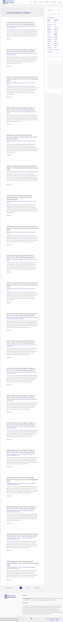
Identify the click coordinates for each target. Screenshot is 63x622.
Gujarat (48, 26)
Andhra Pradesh (49, 20)
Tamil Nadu (56, 45)
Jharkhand (49, 31)
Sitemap (59, 1)
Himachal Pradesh (49, 29)
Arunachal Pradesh (56, 20)
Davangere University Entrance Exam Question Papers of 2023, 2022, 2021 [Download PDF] (19, 197)
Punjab (48, 43)
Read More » (9, 38)
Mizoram (55, 39)
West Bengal (49, 51)
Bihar (55, 22)
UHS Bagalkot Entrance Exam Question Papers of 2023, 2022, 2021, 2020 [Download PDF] (22, 563)
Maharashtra (49, 37)
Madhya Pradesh (55, 34)
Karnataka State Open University (23, 399)
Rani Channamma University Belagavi (24, 372)
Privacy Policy (53, 1)
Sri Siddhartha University (22, 259)
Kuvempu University (21, 82)
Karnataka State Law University (23, 344)
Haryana (55, 26)
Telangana (49, 47)
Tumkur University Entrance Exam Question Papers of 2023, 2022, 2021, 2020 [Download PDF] (22, 168)
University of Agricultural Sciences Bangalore (26, 483)
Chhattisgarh (49, 24)
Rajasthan (56, 43)
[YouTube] (31, 618)
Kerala (48, 34)
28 (27, 587)
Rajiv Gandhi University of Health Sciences (25, 510)
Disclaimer (47, 1)
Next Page (37, 587)
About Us (35, 1)
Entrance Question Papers (12, 26)
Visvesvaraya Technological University (24, 26)
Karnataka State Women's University (24, 426)
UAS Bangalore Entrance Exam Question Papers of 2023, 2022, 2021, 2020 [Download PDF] (22, 479)
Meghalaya (49, 39)
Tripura (55, 47)
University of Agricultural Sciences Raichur (25, 537)
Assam (48, 22)
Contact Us (41, 1)
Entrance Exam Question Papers (31, 171)
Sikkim (48, 45)
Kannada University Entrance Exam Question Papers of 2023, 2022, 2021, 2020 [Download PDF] (22, 285)
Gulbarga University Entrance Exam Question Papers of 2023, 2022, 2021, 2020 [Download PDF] (22, 228)
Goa (55, 24)
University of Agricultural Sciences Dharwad (26, 454)
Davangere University (11, 201)
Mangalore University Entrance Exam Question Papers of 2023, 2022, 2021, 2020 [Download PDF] (22, 137)
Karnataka (56, 31)
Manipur (55, 37)
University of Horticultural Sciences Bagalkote (26, 567)
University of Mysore (21, 111)
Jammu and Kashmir (56, 29)
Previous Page (8, 587)
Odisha (55, 41)
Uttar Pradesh (50, 49)
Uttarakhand (56, 49)
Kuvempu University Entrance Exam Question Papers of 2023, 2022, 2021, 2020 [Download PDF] (22, 79)
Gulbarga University (21, 232)
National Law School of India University (25, 53)
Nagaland (49, 41)
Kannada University (21, 288)
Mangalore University (21, 140)
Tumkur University (20, 171)
